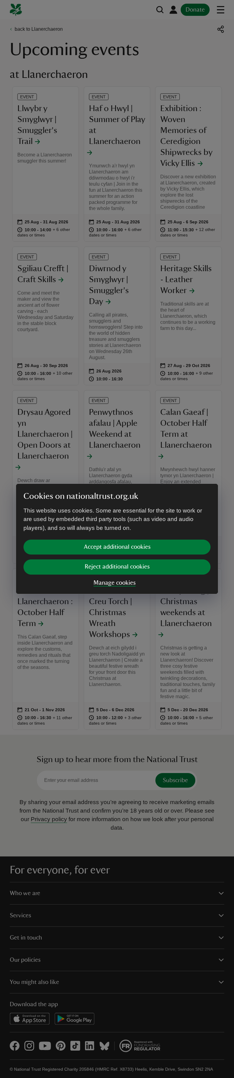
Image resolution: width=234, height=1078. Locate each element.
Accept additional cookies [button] (117, 547)
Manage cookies (115, 583)
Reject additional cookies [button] (117, 567)
